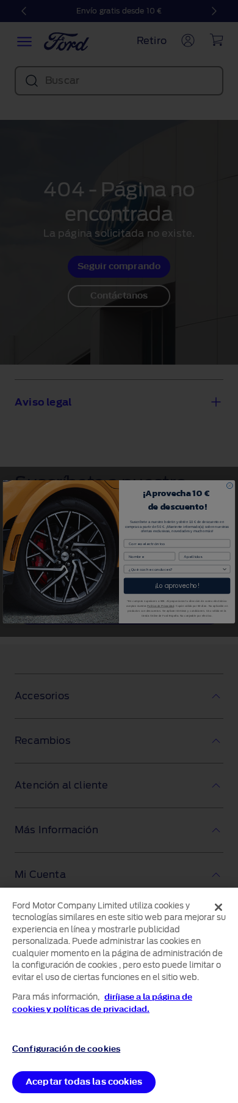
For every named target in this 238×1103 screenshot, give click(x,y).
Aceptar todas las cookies (84, 1081)
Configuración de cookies (66, 1049)
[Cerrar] (218, 907)
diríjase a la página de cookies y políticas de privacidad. (102, 1003)
